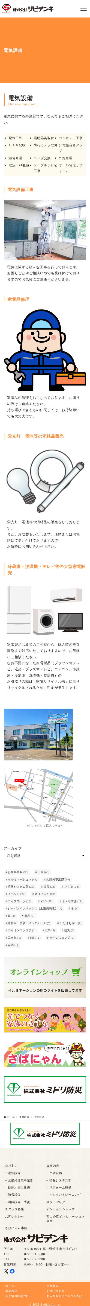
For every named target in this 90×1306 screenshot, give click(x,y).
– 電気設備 (13, 1173)
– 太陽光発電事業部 (19, 1180)
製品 (29, 915)
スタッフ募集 (14, 1209)
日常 (43, 872)
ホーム (9, 1286)
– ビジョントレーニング (63, 1194)
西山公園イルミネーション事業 (65, 1218)
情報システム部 (21, 886)
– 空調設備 (54, 1173)
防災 (69, 930)
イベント (17, 894)
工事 (50, 930)
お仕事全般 (18, 872)
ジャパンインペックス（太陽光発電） (35, 908)
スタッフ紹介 (55, 1202)
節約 (13, 945)
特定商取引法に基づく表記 (64, 1296)
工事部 (14, 937)
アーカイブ (13, 848)
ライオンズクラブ (22, 930)
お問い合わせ (14, 1216)
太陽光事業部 (58, 879)
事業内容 (52, 1166)
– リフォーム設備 (59, 1187)
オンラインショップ (60, 1209)
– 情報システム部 (59, 1180)
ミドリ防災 (72, 901)
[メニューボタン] (83, 8)
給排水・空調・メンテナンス (29, 923)
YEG (47, 901)
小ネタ (71, 886)
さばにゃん (45, 894)
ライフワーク (19, 901)
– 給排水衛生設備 (17, 1187)
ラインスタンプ (62, 937)
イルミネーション (22, 879)
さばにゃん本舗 (16, 1228)
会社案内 (11, 1166)
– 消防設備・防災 (17, 1202)
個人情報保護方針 (17, 1296)
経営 (49, 886)
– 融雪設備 (13, 1194)
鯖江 (35, 937)
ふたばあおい (70, 923)
